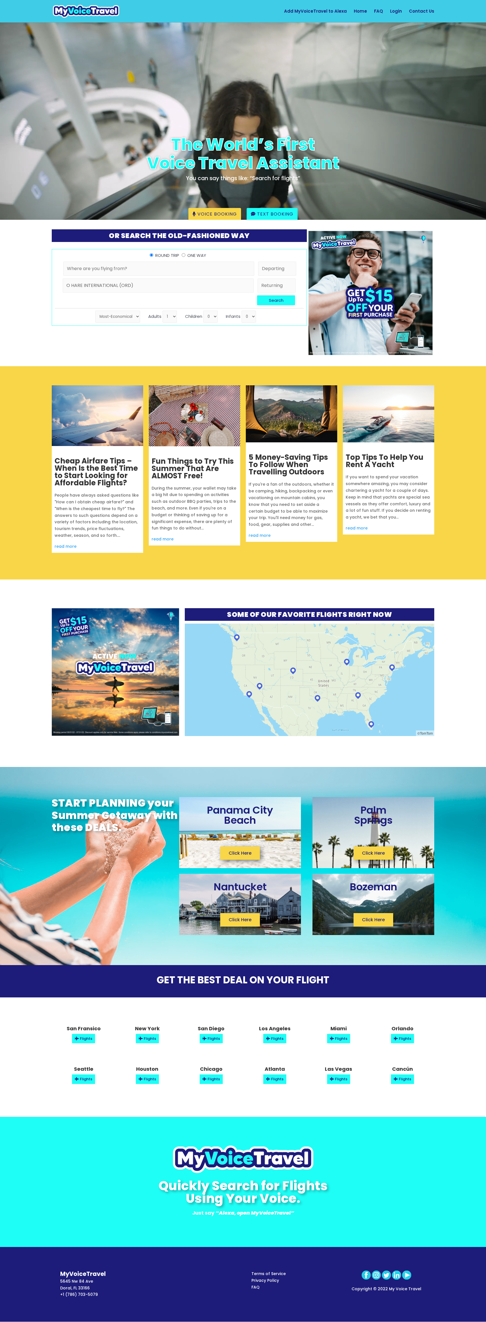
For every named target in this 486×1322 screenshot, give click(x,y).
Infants (233, 316)
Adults (154, 316)
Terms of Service (268, 1273)
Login (396, 11)
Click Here (240, 853)
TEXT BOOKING (274, 214)
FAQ (378, 11)
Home (360, 11)
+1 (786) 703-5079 (79, 1294)
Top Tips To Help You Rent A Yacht (384, 461)
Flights (85, 1038)
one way (196, 255)
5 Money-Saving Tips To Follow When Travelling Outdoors (288, 464)
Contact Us (421, 11)
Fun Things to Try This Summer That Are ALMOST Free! (193, 468)
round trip (167, 255)
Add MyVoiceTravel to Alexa (315, 11)
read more (65, 546)
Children (193, 316)
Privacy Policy (265, 1280)
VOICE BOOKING (216, 214)
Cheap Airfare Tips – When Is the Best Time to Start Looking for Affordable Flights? (96, 472)
